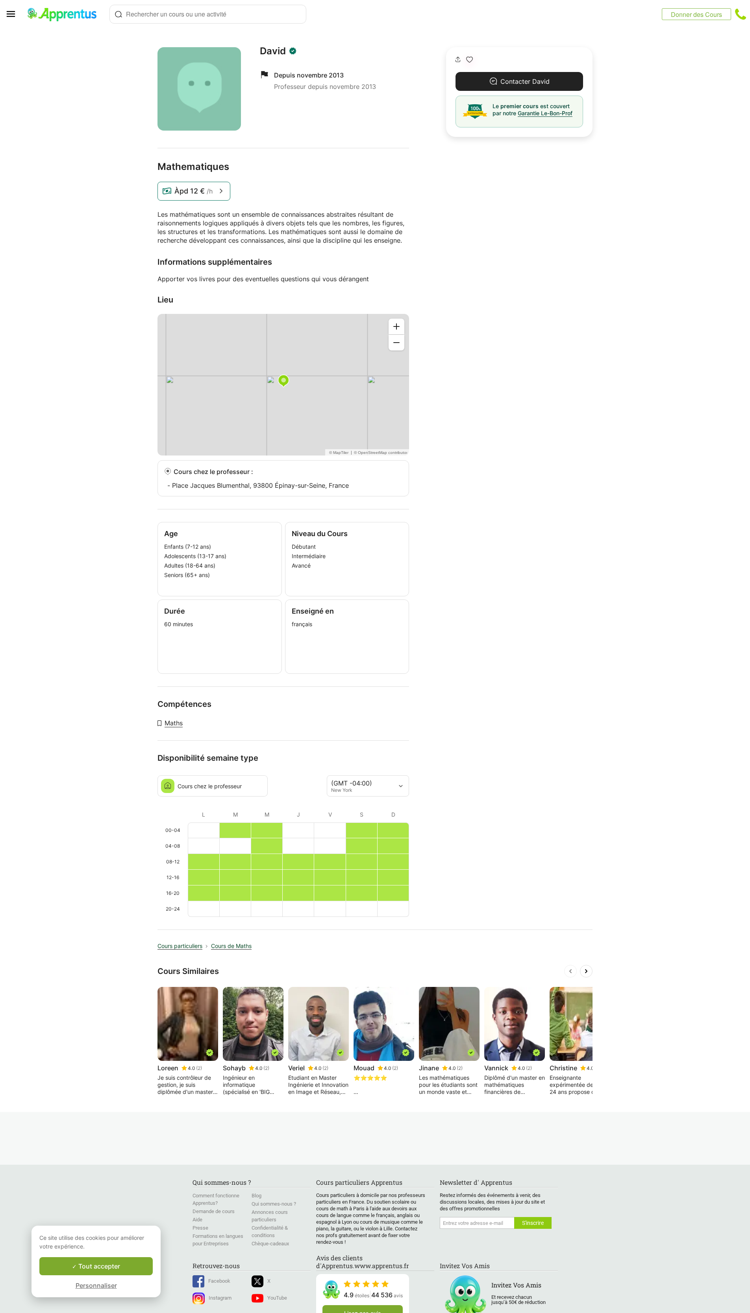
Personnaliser (96, 1285)
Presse (200, 1228)
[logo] (65, 14)
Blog (256, 1196)
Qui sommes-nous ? (274, 1204)
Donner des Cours (696, 14)
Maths (174, 723)
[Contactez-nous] (740, 14)
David (273, 51)
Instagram (220, 1298)
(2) (199, 1068)
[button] (469, 60)
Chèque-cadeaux (270, 1244)
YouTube (277, 1298)
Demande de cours (214, 1211)
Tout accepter (98, 1266)
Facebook (219, 1281)
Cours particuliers (179, 945)
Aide (197, 1220)
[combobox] (207, 14)
